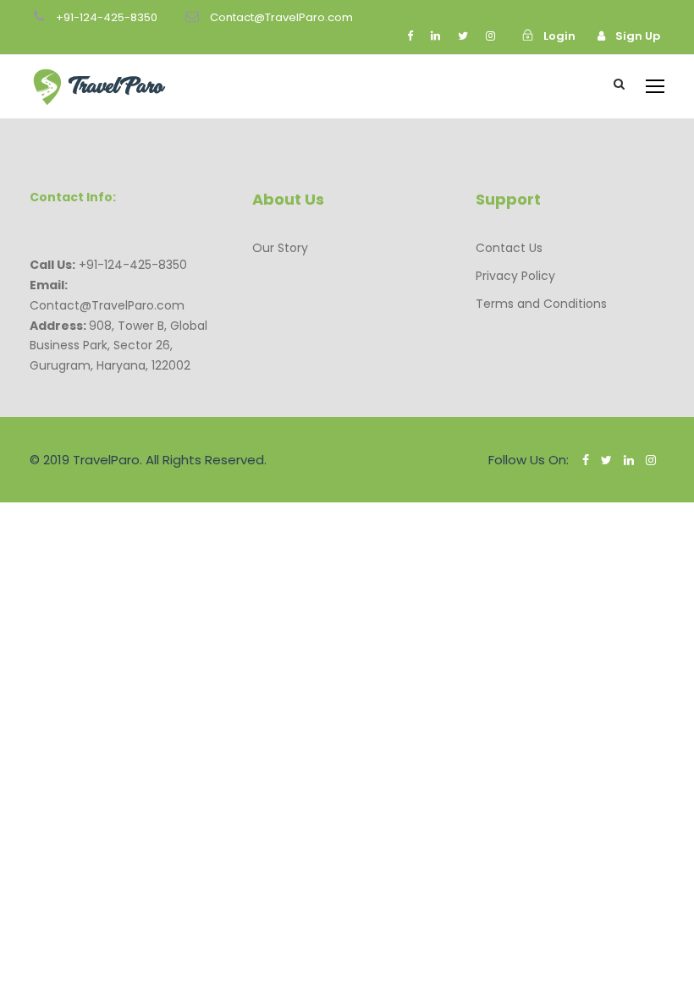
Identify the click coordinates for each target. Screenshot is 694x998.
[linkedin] (435, 36)
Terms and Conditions (541, 303)
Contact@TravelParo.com (281, 17)
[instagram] (490, 36)
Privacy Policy (515, 275)
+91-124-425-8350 (106, 17)
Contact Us (509, 247)
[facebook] (410, 36)
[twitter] (463, 36)
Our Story (280, 247)
